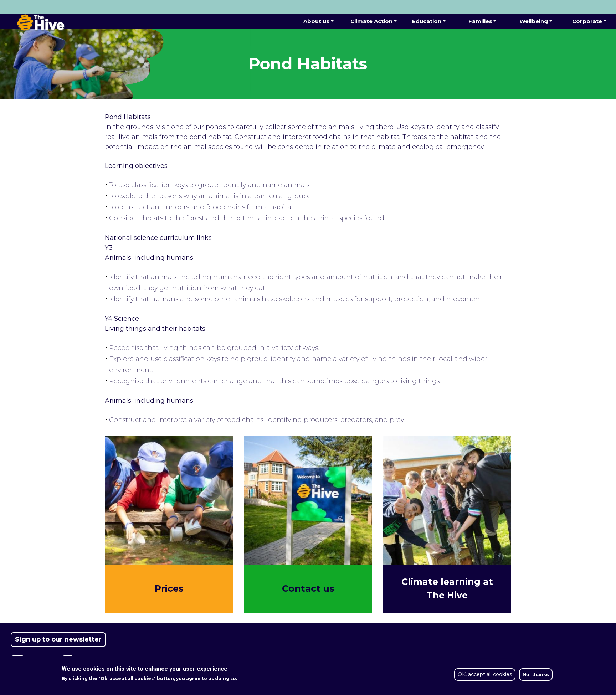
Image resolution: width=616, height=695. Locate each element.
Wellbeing (533, 21)
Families (480, 21)
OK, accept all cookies (485, 674)
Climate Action (371, 21)
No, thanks (536, 674)
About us (316, 21)
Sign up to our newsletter (58, 639)
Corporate (587, 21)
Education (426, 21)
